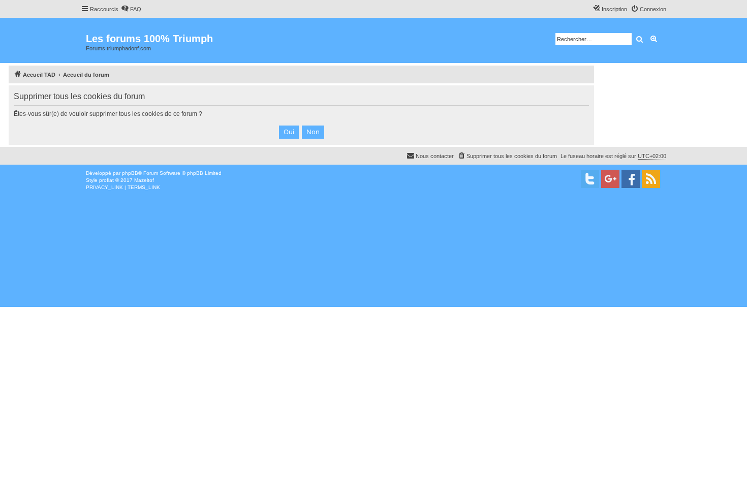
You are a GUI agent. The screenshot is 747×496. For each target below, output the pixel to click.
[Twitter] (590, 179)
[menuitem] (131, 9)
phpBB (130, 173)
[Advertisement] (305, 267)
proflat (106, 180)
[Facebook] (630, 179)
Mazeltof (144, 180)
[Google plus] (610, 179)
